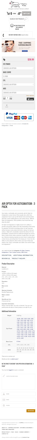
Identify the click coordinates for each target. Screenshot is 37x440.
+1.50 (29, 331)
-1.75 (18, 327)
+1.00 (21, 331)
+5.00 (25, 336)
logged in (11, 370)
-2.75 (21, 325)
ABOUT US (4, 427)
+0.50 (31, 329)
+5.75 (18, 338)
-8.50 (28, 318)
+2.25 (21, 333)
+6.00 (21, 338)
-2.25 (28, 325)
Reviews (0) (6, 258)
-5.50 (18, 322)
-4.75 (28, 322)
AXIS (4, 88)
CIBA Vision (8, 123)
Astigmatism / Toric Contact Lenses (11, 252)
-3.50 (28, 324)
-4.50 (31, 322)
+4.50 (18, 336)
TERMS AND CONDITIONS (8, 429)
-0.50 (18, 329)
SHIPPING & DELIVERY (13, 427)
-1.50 (21, 327)
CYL (4, 80)
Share (6, 107)
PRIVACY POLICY (6, 432)
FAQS (12, 432)
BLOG (16, 432)
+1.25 (25, 331)
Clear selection (30, 95)
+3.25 (18, 334)
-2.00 (31, 325)
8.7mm (18, 341)
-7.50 (18, 320)
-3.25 (31, 324)
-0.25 (21, 329)
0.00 (24, 329)
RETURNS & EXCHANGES (26, 427)
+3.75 (25, 334)
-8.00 (32, 318)
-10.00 (18, 318)
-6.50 (24, 320)
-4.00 (21, 324)
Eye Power (6, 64)
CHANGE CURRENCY (24, 432)
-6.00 (28, 320)
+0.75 (18, 331)
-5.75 (31, 320)
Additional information (23, 255)
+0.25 (27, 329)
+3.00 (32, 333)
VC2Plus (21, 422)
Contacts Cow (25, 437)
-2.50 (24, 325)
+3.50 (21, 334)
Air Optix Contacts (16, 123)
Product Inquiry (18, 258)
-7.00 (21, 320)
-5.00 (24, 322)
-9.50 (22, 318)
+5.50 (32, 336)
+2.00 (18, 333)
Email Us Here (24, 35)
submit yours (14, 359)
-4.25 (18, 324)
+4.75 (21, 336)
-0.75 (31, 327)
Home (3, 123)
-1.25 (24, 327)
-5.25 (21, 322)
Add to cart (30, 99)
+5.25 (29, 336)
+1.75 (32, 331)
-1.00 (28, 327)
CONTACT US (5, 433)
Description (6, 255)
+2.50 (25, 333)
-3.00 (18, 325)
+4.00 (29, 334)
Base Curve (7, 72)
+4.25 (32, 334)
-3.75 (24, 324)
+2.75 (29, 333)
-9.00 (25, 318)
